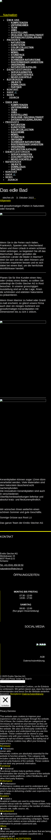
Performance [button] (6, 781)
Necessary (8, 749)
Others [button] (3, 826)
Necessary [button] (5, 746)
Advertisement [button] (7, 811)
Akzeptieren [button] (16, 694)
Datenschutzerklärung (34, 661)
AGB (42, 657)
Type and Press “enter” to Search (16, 679)
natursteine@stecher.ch (11, 568)
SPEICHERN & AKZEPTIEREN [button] (15, 839)
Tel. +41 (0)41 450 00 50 (11, 565)
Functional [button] (5, 766)
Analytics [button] (4, 796)
